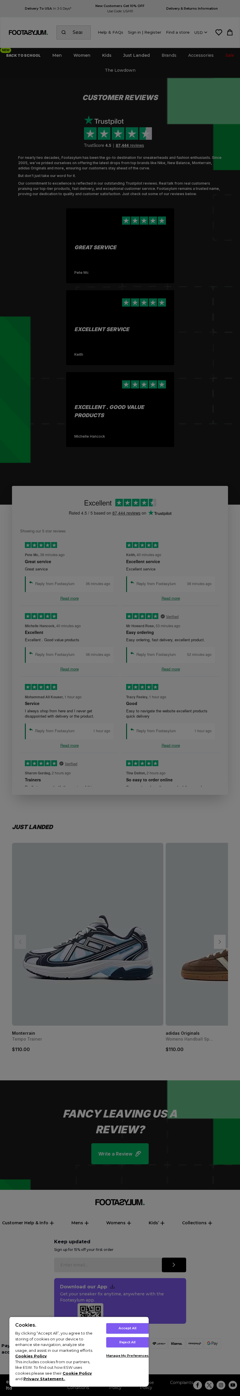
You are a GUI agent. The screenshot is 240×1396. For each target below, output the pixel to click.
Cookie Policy (77, 1373)
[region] (79, 1351)
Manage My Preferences (127, 1356)
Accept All (127, 1328)
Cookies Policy (31, 1356)
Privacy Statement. (44, 1378)
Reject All (127, 1342)
